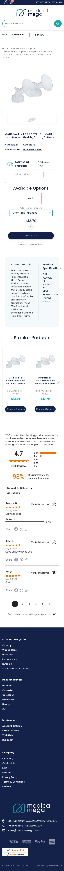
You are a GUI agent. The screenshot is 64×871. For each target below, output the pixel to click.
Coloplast (8, 694)
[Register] (5, 2)
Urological (8, 654)
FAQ (4, 767)
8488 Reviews (21, 466)
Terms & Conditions (13, 781)
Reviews (6, 786)
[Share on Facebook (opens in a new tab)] (16, 529)
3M (4, 708)
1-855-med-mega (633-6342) (48, 2)
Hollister (7, 685)
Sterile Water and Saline (15, 668)
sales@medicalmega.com (23, 830)
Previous (3, 381)
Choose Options (15, 409)
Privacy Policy (10, 777)
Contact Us (8, 763)
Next (58, 381)
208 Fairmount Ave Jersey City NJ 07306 (32, 821)
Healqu (6, 704)
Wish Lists (7, 735)
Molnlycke (8, 699)
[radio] (46, 453)
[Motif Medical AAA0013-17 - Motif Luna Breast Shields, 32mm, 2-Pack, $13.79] (15, 362)
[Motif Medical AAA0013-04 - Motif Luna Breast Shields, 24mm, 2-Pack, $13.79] (45, 362)
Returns (6, 772)
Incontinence (9, 659)
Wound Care (9, 650)
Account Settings (12, 726)
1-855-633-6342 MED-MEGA (25, 825)
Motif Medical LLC (32, 149)
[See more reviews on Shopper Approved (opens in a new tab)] (26, 529)
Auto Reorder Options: (31, 208)
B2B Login (7, 739)
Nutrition (7, 663)
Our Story (7, 758)
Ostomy (6, 645)
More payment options (30, 244)
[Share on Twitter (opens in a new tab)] (21, 529)
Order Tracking (11, 730)
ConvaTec (8, 690)
